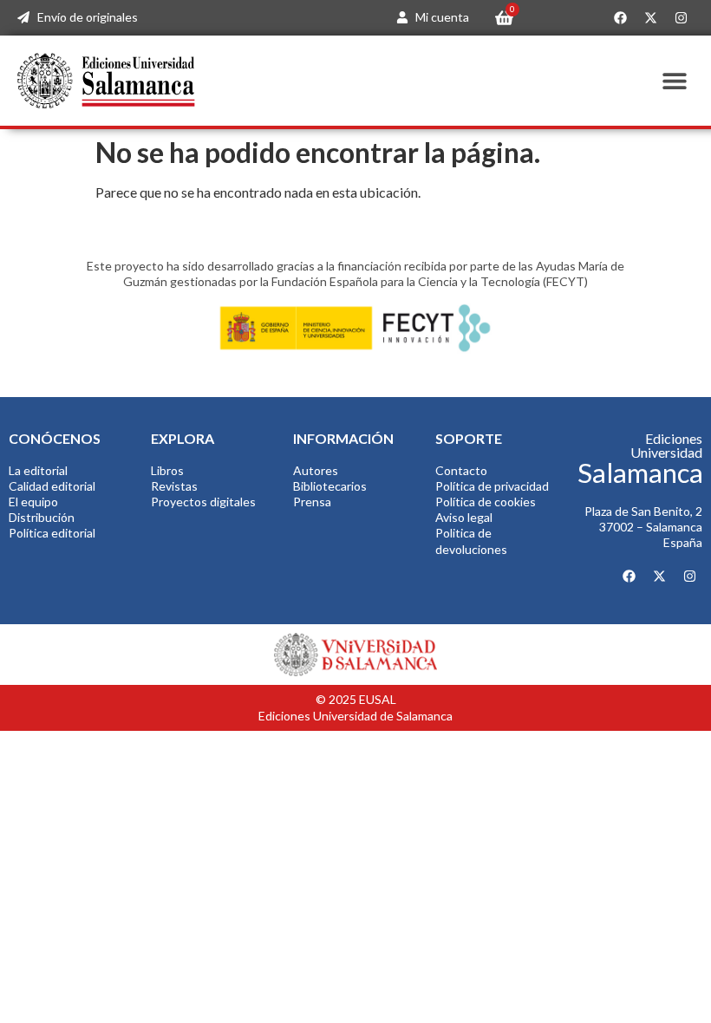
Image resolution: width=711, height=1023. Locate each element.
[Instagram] (681, 18)
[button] (674, 80)
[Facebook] (620, 18)
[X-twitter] (650, 18)
